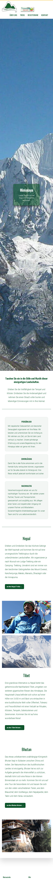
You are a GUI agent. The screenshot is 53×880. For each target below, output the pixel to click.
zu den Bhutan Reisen (15, 805)
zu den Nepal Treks (14, 587)
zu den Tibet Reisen (15, 728)
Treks (22, 15)
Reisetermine (33, 15)
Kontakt (44, 15)
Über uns (13, 15)
